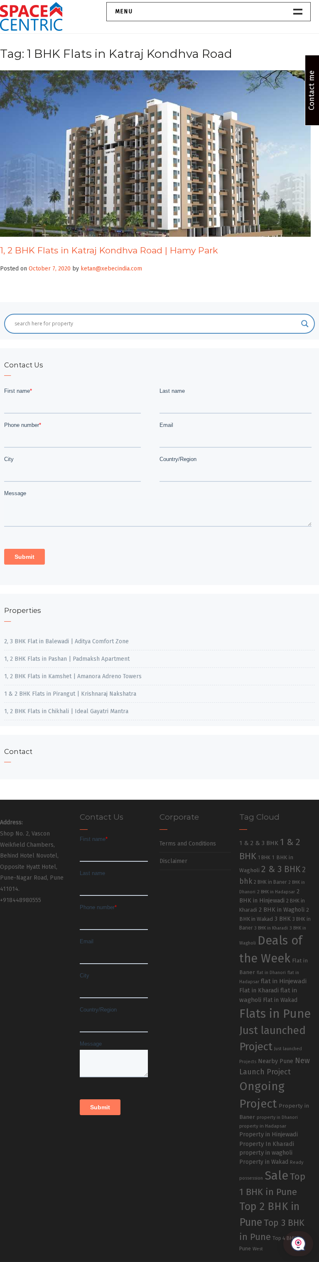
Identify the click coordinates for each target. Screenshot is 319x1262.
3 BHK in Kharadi (271, 928)
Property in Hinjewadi (268, 1134)
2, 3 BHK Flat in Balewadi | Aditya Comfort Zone (66, 641)
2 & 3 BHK (280, 869)
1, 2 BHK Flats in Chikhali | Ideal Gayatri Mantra (66, 711)
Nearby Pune (275, 1061)
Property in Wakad (263, 1161)
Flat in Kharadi (259, 990)
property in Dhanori (277, 1117)
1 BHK (264, 857)
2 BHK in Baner (270, 882)
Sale (276, 1175)
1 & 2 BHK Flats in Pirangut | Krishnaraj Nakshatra (70, 693)
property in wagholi (265, 1152)
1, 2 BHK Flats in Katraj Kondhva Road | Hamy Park (109, 250)
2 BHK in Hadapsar (276, 892)
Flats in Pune (275, 1014)
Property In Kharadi (266, 1144)
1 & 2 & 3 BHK (258, 843)
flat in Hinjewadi (284, 981)
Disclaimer (173, 861)
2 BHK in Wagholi (281, 909)
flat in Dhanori (271, 972)
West (258, 1249)
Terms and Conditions (188, 843)
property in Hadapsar (262, 1126)
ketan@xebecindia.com (111, 268)
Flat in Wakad (280, 1000)
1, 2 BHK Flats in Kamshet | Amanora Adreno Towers (73, 676)
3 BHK (283, 918)
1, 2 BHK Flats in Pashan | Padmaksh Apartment (67, 658)
